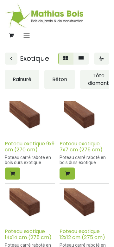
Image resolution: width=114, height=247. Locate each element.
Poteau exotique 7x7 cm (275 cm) (81, 146)
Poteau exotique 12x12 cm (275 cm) (82, 234)
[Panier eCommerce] (11, 35)
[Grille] (65, 59)
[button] (12, 174)
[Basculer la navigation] (26, 35)
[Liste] (81, 59)
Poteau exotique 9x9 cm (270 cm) (29, 146)
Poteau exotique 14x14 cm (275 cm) (28, 234)
